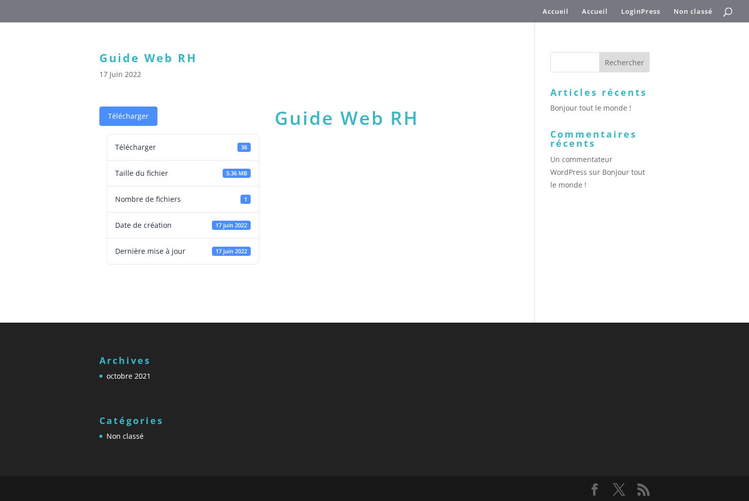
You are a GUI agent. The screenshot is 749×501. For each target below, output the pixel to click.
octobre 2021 (128, 376)
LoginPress (640, 12)
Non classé (693, 12)
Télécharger (128, 116)
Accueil (556, 12)
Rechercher (624, 62)
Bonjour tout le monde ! (590, 108)
